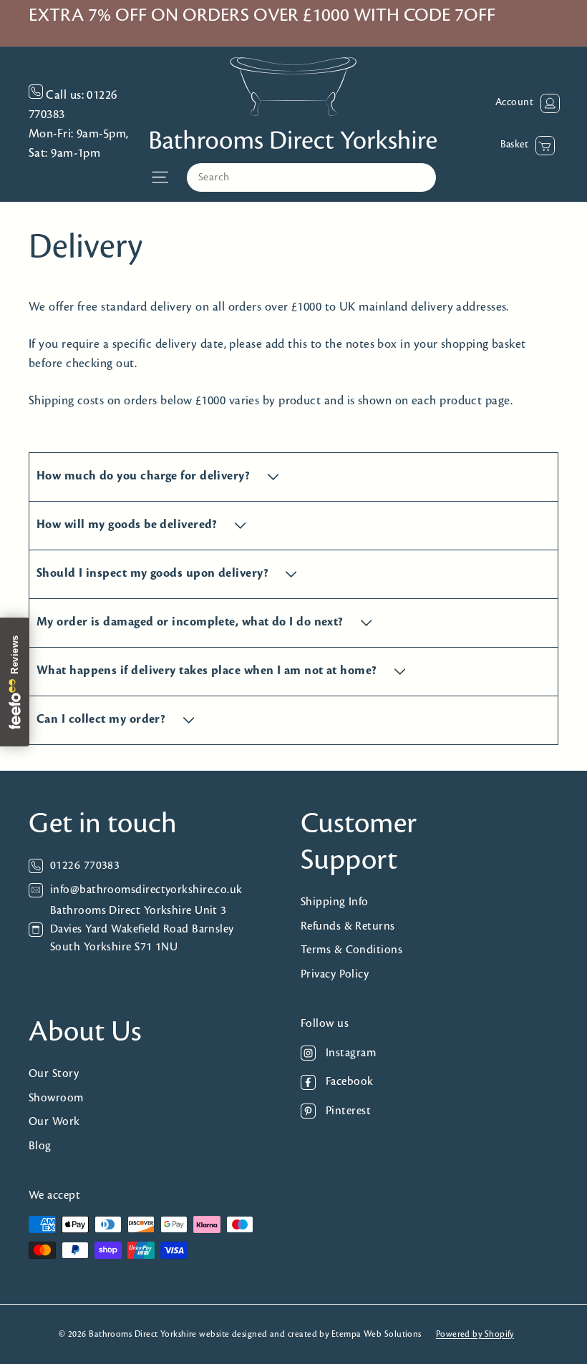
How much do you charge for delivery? (145, 476)
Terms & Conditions (351, 950)
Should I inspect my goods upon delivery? (154, 573)
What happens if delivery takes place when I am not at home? (208, 671)
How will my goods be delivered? (128, 525)
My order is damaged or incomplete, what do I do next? (191, 622)
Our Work (54, 1122)
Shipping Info (335, 902)
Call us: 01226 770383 (73, 105)
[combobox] (311, 177)
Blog (40, 1146)
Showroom (56, 1098)
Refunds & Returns (348, 926)
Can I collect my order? (103, 719)
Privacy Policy (335, 974)
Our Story (54, 1074)
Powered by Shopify (475, 1334)
